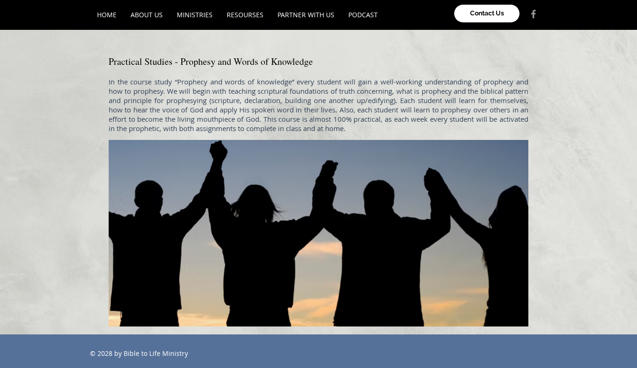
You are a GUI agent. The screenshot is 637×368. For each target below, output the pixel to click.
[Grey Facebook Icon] (533, 14)
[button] (195, 14)
